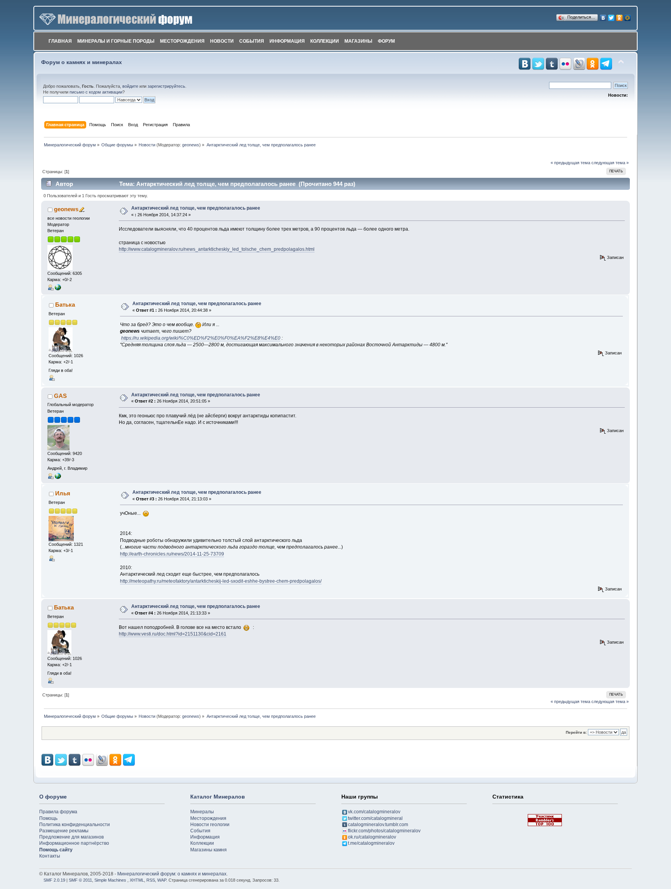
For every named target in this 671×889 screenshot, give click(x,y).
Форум (386, 41)
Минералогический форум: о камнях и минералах (171, 874)
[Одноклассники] (619, 16)
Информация (287, 41)
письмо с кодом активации (96, 92)
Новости (222, 41)
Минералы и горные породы (116, 41)
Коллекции (324, 41)
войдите (130, 86)
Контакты (49, 856)
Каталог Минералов (217, 797)
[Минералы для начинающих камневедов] (58, 475)
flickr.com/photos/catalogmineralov (384, 830)
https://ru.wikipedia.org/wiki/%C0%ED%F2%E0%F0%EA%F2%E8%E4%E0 (200, 338)
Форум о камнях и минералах (81, 62)
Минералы (202, 811)
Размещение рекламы (64, 830)
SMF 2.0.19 (54, 880)
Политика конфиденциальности (74, 824)
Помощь (48, 818)
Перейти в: (576, 732)
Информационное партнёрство (74, 843)
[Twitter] (611, 16)
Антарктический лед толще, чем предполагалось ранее (195, 208)
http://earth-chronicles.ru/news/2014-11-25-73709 (172, 554)
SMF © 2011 (80, 880)
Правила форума (58, 811)
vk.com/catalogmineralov (374, 811)
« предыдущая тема (570, 162)
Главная (60, 41)
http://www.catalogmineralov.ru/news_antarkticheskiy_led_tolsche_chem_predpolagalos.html (217, 249)
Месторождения (182, 41)
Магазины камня (208, 850)
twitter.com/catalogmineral (375, 818)
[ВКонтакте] (603, 16)
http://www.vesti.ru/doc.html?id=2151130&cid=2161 (172, 634)
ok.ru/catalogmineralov (372, 837)
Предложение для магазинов (71, 837)
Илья (62, 493)
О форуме (53, 797)
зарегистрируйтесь (166, 86)
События (251, 41)
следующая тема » (610, 162)
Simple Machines (110, 880)
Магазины (358, 41)
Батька (65, 304)
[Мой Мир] (628, 16)
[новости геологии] (58, 287)
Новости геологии (209, 824)
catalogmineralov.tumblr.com (378, 824)
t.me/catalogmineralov (371, 843)
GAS (60, 395)
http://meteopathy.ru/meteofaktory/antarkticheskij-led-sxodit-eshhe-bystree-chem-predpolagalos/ (221, 581)
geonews (190, 144)
